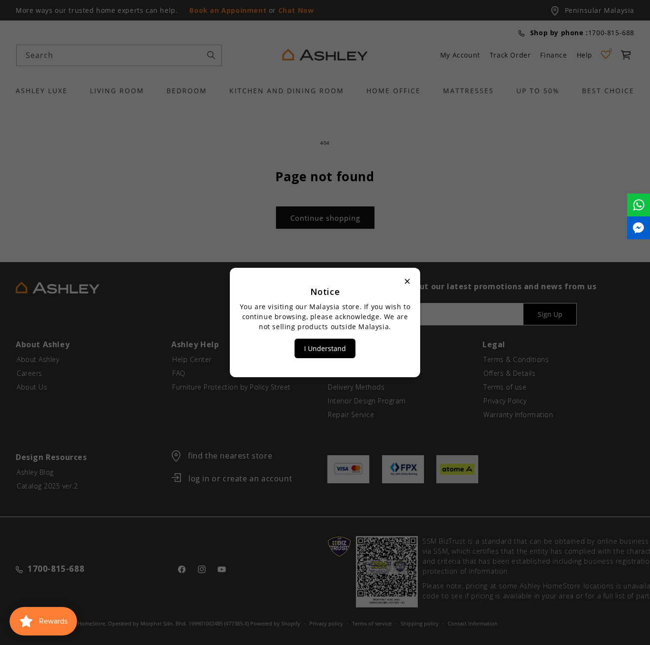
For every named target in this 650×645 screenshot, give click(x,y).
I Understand (325, 348)
